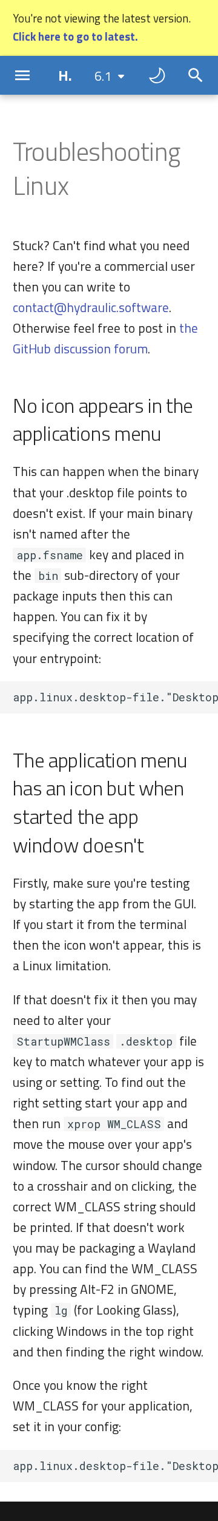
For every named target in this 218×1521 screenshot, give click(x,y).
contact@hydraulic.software (91, 307)
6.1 (102, 76)
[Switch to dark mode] (156, 75)
